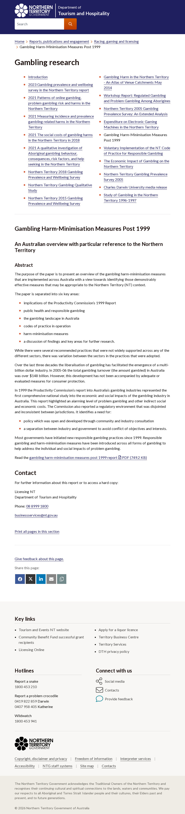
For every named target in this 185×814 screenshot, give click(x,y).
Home (19, 41)
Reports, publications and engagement (59, 41)
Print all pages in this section (37, 531)
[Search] (70, 24)
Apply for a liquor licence (118, 630)
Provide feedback (119, 699)
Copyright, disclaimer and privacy (41, 758)
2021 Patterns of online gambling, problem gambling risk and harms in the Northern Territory (59, 103)
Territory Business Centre (119, 637)
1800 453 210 (26, 686)
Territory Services (112, 644)
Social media (115, 681)
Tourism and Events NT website (44, 630)
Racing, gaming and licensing (116, 41)
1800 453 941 (26, 721)
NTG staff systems (57, 766)
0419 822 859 (26, 701)
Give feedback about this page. (39, 559)
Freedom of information (93, 758)
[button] (61, 579)
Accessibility (25, 766)
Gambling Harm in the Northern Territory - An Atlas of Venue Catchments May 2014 (136, 82)
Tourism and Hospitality (83, 10)
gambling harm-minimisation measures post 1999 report (88, 457)
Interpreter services (135, 758)
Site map (87, 766)
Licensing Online (31, 649)
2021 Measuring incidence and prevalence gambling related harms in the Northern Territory (61, 121)
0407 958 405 (26, 706)
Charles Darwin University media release (135, 187)
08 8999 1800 (37, 506)
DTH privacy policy (114, 651)
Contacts (112, 690)
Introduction (38, 77)
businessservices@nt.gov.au (36, 515)
